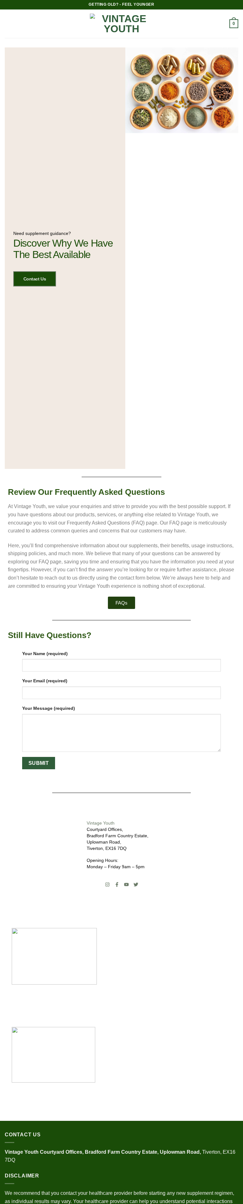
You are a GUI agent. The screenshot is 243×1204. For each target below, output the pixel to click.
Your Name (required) (45, 653)
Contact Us (34, 278)
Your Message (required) (48, 708)
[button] (8, 23)
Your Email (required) (44, 680)
